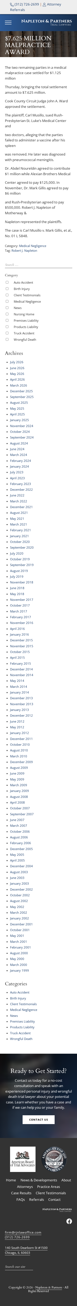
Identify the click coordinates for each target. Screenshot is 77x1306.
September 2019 (22, 565)
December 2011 (21, 739)
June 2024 (17, 449)
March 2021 (18, 524)
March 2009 (18, 785)
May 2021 (17, 519)
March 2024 (18, 455)
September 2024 (22, 437)
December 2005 (21, 849)
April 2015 (17, 657)
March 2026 (18, 385)
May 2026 (17, 374)
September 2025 (22, 397)
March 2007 (18, 825)
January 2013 (19, 710)
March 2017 (18, 611)
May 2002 (17, 907)
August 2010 (19, 750)
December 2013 (21, 698)
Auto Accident (23, 282)
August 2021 (19, 513)
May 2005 (17, 855)
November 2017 (21, 600)
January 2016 (19, 634)
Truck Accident (24, 333)
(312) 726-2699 (26, 4)
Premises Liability (26, 320)
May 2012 (17, 727)
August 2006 (19, 837)
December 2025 (21, 391)
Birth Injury (22, 289)
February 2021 (20, 530)
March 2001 (18, 941)
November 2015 (21, 646)
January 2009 (19, 791)
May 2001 (17, 936)
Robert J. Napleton (24, 250)
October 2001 (20, 930)
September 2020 (22, 547)
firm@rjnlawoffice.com (23, 1232)
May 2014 (17, 681)
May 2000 (17, 959)
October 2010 (20, 744)
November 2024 (21, 426)
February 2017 (20, 617)
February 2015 (20, 663)
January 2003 (19, 883)
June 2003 (17, 878)
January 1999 (19, 970)
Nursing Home (24, 314)
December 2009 (21, 762)
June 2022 (17, 495)
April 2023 (17, 478)
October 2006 (20, 831)
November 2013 (21, 704)
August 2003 (19, 872)
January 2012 (19, 733)
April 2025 (17, 414)
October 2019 (20, 559)
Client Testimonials (27, 295)
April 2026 (17, 379)
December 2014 (21, 669)
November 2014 (21, 675)
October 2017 (20, 605)
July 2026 (16, 362)
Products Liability (26, 327)
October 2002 (20, 895)
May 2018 (17, 594)
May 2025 (17, 408)
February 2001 (20, 947)
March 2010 (18, 756)
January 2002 (19, 918)
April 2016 (17, 629)
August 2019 (19, 571)
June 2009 (17, 773)
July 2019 (16, 576)
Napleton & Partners (48, 1287)
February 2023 (20, 484)
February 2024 (20, 461)
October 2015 (20, 652)
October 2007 (20, 808)
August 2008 (19, 797)
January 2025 (19, 420)
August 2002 (19, 901)
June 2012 (17, 721)
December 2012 (21, 715)
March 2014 (18, 687)
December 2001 (21, 924)
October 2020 (20, 542)
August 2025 (19, 402)
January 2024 (19, 466)
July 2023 (16, 472)
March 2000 (18, 965)
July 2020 (16, 553)
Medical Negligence (32, 246)
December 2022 (21, 489)
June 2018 (17, 588)
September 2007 (22, 814)
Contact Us (38, 1119)
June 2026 (17, 368)
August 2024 (19, 443)
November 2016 (21, 623)
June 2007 (17, 820)
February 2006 (20, 843)
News (18, 308)
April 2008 (17, 802)
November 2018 (21, 582)
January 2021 (19, 536)
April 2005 (17, 860)
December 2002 (21, 889)
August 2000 (19, 953)
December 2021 (21, 507)
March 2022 (18, 501)
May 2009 (17, 779)
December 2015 (21, 640)
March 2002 (18, 912)
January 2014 (19, 692)
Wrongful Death (25, 339)
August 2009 (19, 768)
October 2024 (20, 432)
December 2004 (21, 866)
